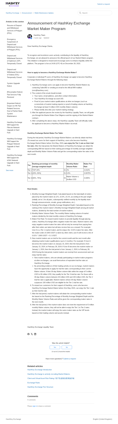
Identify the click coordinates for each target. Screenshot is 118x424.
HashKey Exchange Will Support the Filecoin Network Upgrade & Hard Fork (14, 127)
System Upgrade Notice (13, 84)
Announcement (27, 13)
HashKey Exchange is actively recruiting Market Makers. (48, 374)
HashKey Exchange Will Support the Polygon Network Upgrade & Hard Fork (14, 144)
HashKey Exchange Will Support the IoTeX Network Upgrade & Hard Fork (14, 160)
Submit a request (103, 4)
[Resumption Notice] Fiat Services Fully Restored (14, 94)
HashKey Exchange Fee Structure (40, 387)
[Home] (13, 6)
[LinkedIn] (35, 334)
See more (9, 170)
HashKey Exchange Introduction (39, 370)
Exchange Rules (33, 383)
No (67, 347)
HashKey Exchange (12, 13)
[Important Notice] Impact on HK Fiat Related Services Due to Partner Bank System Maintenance (14, 109)
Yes (55, 347)
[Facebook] (28, 334)
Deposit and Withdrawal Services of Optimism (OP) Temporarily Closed (14, 59)
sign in (34, 406)
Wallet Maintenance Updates (44, 13)
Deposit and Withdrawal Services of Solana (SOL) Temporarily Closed (14, 73)
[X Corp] (32, 334)
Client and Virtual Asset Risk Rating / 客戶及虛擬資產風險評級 (50, 378)
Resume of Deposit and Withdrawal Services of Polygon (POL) (14, 29)
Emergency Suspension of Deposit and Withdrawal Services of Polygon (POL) (14, 44)
